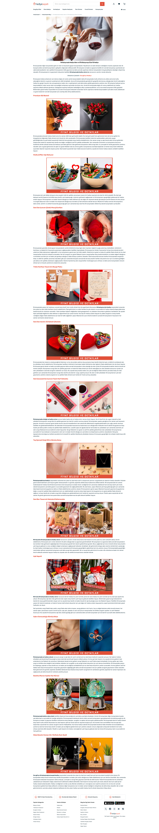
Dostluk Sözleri (83, 805)
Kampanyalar (99, 9)
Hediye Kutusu (36, 821)
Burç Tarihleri (83, 814)
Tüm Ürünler (78, 9)
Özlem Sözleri (83, 810)
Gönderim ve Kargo (61, 812)
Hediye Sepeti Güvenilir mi (63, 817)
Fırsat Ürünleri (89, 9)
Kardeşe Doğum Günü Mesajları (87, 819)
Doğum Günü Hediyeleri (38, 812)
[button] (123, 9)
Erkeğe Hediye (36, 817)
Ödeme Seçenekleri (61, 814)
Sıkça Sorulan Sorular (62, 810)
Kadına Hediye (36, 814)
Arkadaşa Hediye (37, 819)
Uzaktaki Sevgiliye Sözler (86, 821)
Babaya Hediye (36, 805)
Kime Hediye (47, 9)
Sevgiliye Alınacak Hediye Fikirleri (88, 807)
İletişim (58, 807)
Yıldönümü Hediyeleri (38, 807)
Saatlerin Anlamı (84, 812)
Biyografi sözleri (84, 817)
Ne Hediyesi (56, 9)
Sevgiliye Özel (37, 9)
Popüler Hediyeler (68, 9)
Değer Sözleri (83, 826)
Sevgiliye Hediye (37, 810)
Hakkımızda (59, 805)
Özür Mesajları (83, 823)
